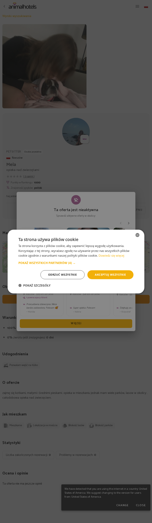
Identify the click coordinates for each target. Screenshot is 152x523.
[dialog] (76, 261)
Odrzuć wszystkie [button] (62, 274)
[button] (75, 263)
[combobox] (138, 235)
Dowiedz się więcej (111, 255)
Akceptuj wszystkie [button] (110, 274)
